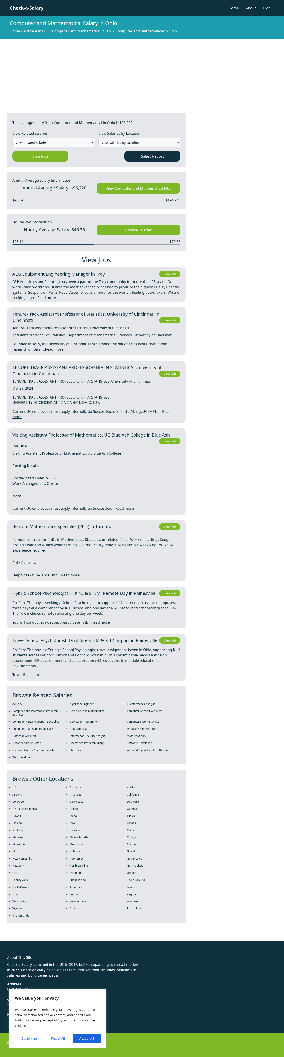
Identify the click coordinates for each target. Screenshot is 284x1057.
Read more (46, 297)
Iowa (73, 823)
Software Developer (139, 743)
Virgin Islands (20, 915)
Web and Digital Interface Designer (148, 750)
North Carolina (79, 866)
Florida (74, 809)
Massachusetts (79, 837)
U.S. (14, 787)
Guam (73, 908)
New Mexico (134, 858)
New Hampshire (22, 858)
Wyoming (18, 908)
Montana (18, 851)
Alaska (131, 787)
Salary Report (152, 156)
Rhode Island (78, 880)
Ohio (15, 873)
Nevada (131, 851)
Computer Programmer (84, 722)
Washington (19, 901)
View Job (170, 274)
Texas (130, 887)
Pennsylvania (20, 880)
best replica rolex (92, 937)
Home (234, 8)
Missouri (132, 844)
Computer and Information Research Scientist (35, 712)
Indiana (17, 823)
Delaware (133, 802)
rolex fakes (27, 937)
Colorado (18, 802)
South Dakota (20, 887)
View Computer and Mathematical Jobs (138, 188)
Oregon (131, 873)
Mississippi (76, 844)
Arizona (17, 794)
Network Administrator (26, 743)
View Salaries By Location (119, 133)
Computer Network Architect (144, 711)
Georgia (132, 809)
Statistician (76, 750)
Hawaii (16, 816)
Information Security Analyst (87, 736)
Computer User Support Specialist (33, 729)
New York (18, 866)
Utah (15, 894)
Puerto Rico (134, 908)
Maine (131, 830)
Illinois (131, 816)
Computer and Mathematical (87, 711)
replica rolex (66, 937)
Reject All (58, 1038)
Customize (29, 1038)
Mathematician (136, 736)
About (251, 8)
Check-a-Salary (26, 8)
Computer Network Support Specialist (35, 722)
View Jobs (40, 156)
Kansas (131, 823)
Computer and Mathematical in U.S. (82, 31)
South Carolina (136, 880)
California (133, 794)
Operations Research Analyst (87, 743)
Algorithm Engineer (82, 704)
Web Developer (22, 757)
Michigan (132, 837)
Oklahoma (76, 873)
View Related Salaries (30, 133)
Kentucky (18, 830)
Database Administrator (142, 729)
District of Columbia (24, 809)
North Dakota (135, 866)
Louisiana (75, 830)
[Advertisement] (142, 72)
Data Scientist (78, 729)
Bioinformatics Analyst (141, 704)
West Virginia (78, 901)
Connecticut (77, 802)
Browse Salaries (138, 230)
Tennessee (76, 887)
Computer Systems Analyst (143, 722)
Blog (267, 8)
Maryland (18, 837)
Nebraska (76, 851)
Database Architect (24, 736)
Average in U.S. (36, 31)
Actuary (17, 704)
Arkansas (75, 794)
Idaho (73, 816)
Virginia (131, 894)
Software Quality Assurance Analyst (34, 750)
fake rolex (8, 937)
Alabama (75, 787)
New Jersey (76, 858)
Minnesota (19, 844)
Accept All (86, 1038)
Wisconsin (133, 901)
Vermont (75, 894)
